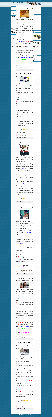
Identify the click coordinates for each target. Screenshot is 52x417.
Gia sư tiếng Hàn (34, 59)
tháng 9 (12, 46)
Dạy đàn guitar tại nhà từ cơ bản (36, 46)
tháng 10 (12, 39)
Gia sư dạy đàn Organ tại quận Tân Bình (23, 276)
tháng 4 (12, 42)
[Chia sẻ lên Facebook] (27, 137)
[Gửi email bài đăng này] (25, 137)
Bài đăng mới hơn (18, 412)
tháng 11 (12, 38)
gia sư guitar (29, 134)
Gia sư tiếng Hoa (34, 60)
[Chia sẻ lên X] (26, 137)
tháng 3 (12, 43)
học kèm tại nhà (26, 67)
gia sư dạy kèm (26, 135)
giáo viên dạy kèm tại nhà (20, 67)
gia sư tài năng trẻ (21, 137)
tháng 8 (12, 47)
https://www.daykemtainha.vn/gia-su (21, 65)
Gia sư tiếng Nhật (34, 58)
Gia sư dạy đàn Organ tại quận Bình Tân (23, 342)
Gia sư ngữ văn (34, 48)
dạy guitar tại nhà (22, 134)
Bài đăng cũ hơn (30, 412)
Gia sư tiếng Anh (34, 56)
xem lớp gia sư (22, 135)
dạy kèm (24, 67)
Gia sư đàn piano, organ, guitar (36, 42)
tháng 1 (12, 50)
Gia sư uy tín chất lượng (18, 2)
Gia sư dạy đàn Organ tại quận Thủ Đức (21, 202)
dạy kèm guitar (19, 135)
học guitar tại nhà (25, 134)
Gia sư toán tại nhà (35, 47)
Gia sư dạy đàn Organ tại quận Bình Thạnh (23, 73)
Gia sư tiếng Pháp (35, 57)
